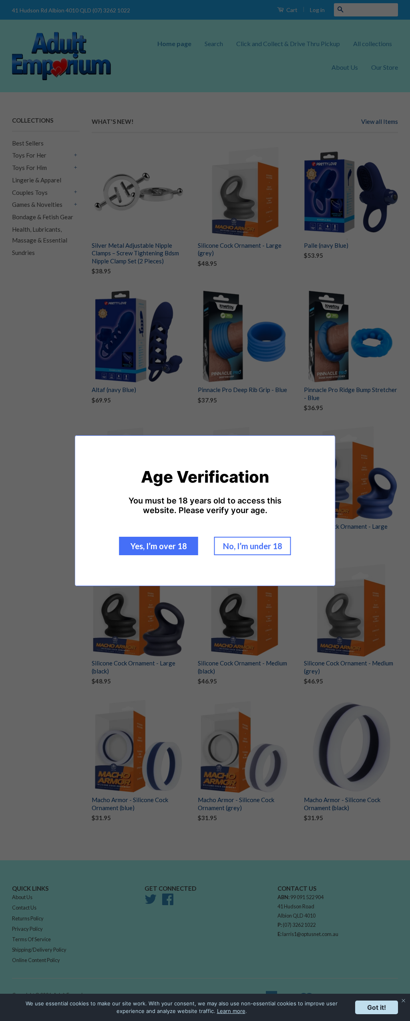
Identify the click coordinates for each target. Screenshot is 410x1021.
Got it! (376, 1007)
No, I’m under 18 (252, 546)
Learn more (231, 1011)
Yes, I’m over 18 (159, 546)
